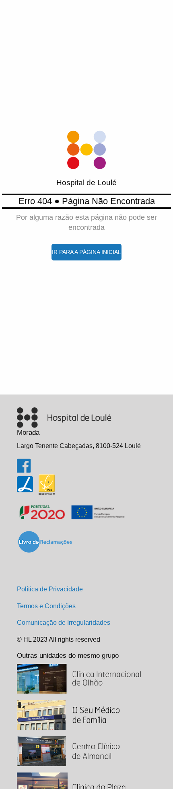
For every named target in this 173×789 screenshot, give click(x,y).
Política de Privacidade (50, 589)
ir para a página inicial (86, 252)
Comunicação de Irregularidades (63, 622)
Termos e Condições (46, 606)
